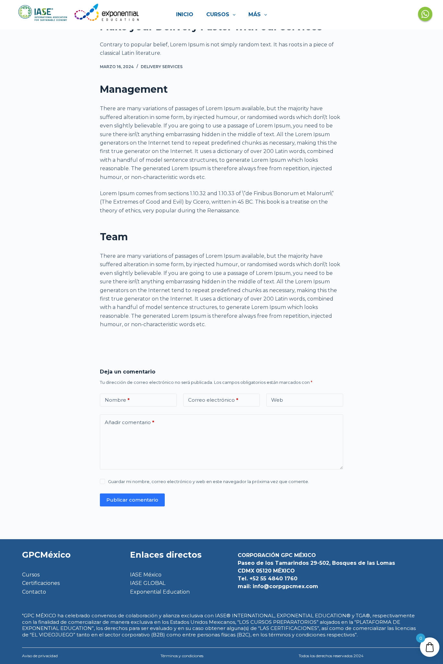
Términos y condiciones (182, 655)
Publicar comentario (132, 500)
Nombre (117, 400)
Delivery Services (162, 66)
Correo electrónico (213, 400)
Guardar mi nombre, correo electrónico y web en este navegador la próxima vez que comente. (208, 481)
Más (254, 14)
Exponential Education (160, 592)
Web (277, 400)
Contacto (34, 592)
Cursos (217, 14)
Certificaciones (41, 583)
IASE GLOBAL (147, 583)
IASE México (146, 575)
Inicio (184, 14)
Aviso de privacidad (40, 655)
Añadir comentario (129, 422)
